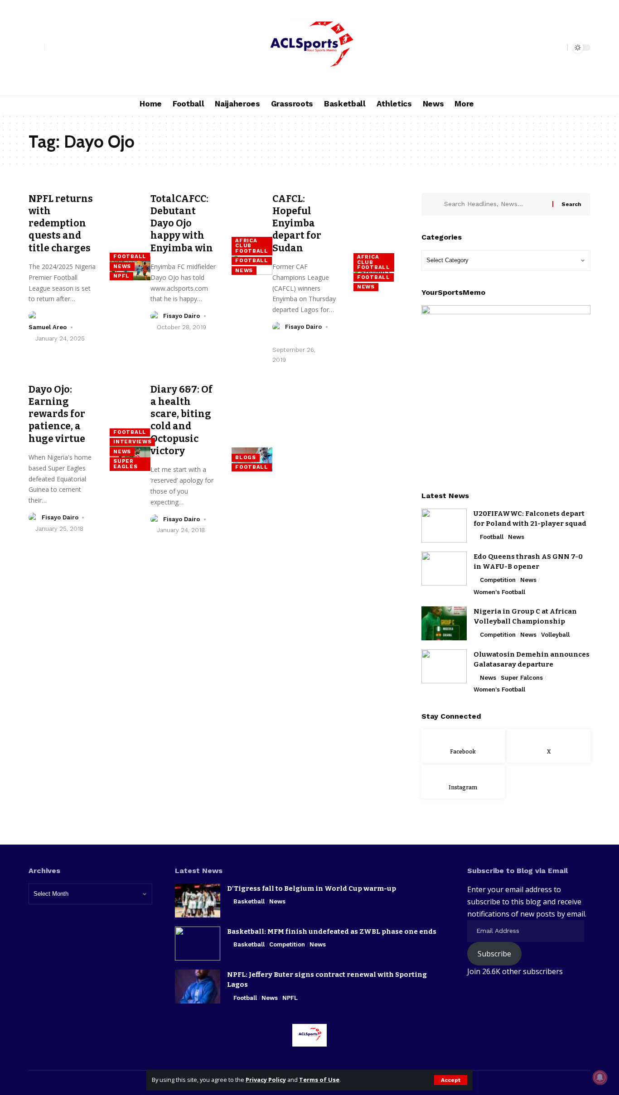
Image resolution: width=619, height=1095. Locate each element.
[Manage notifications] (600, 1077)
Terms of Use (319, 1080)
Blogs (245, 457)
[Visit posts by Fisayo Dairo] (155, 316)
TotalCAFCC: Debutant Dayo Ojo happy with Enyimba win (181, 223)
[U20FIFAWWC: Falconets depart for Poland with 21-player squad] (444, 526)
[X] (62, 47)
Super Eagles (125, 464)
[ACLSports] (309, 47)
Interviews (132, 441)
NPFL (121, 276)
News (122, 266)
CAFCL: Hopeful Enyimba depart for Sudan (296, 223)
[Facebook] (52, 47)
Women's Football (499, 592)
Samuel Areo (48, 327)
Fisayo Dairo (181, 315)
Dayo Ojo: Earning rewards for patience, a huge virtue (57, 414)
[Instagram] (72, 47)
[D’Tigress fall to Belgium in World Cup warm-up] (197, 900)
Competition (498, 579)
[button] (450, 1080)
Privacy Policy (266, 1080)
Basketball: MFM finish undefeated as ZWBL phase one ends (331, 931)
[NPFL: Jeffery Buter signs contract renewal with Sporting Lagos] (197, 987)
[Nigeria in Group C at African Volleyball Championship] (444, 623)
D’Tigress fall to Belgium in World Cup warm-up (311, 888)
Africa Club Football (251, 245)
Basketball (249, 901)
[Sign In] (37, 47)
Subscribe (494, 954)
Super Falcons (522, 677)
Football (129, 256)
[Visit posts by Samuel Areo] (34, 316)
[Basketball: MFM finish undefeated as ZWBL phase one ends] (197, 944)
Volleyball (555, 634)
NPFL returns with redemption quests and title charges (61, 223)
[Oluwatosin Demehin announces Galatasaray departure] (444, 666)
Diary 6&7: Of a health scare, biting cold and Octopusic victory (181, 420)
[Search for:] (494, 204)
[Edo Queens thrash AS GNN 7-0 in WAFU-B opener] (444, 569)
